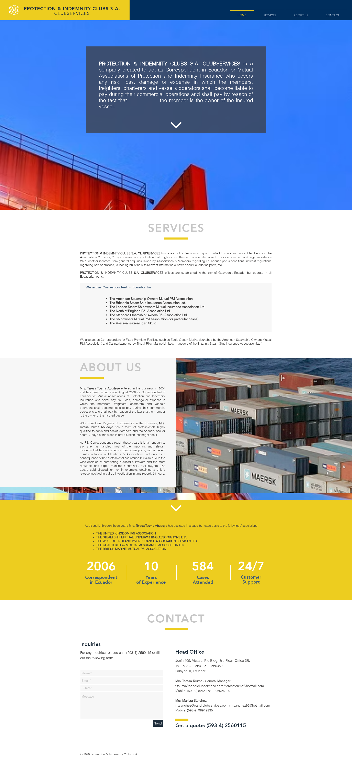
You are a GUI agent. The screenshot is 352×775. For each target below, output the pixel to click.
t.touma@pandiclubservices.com (199, 686)
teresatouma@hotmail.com (245, 686)
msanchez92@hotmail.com (250, 705)
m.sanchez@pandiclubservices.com (201, 705)
